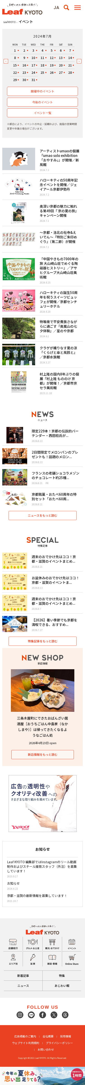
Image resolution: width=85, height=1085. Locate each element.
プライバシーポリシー (59, 1043)
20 (61, 65)
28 (70, 72)
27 (61, 72)
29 (15, 79)
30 (24, 79)
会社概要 (48, 1036)
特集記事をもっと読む (42, 641)
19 (51, 65)
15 (15, 65)
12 (51, 57)
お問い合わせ (46, 1049)
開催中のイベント (42, 91)
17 (33, 65)
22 (15, 72)
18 (42, 65)
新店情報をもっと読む (42, 754)
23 (24, 72)
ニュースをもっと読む (42, 515)
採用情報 (65, 1036)
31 (33, 79)
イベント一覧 (42, 113)
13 (61, 57)
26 (51, 72)
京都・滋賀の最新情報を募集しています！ (37, 895)
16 (24, 65)
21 (70, 65)
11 (42, 57)
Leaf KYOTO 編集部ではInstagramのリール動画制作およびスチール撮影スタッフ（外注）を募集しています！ (42, 866)
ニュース (23, 985)
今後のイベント (42, 102)
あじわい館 (62, 985)
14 (70, 57)
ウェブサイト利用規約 (25, 1043)
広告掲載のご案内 (25, 1036)
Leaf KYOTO (9, 22)
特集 (62, 975)
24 (33, 72)
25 (42, 72)
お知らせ (13, 883)
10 (33, 57)
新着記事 (23, 975)
